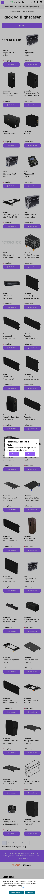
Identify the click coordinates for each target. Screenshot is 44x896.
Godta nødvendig (16, 892)
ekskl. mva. (30, 454)
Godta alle (30, 892)
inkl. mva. (14, 454)
